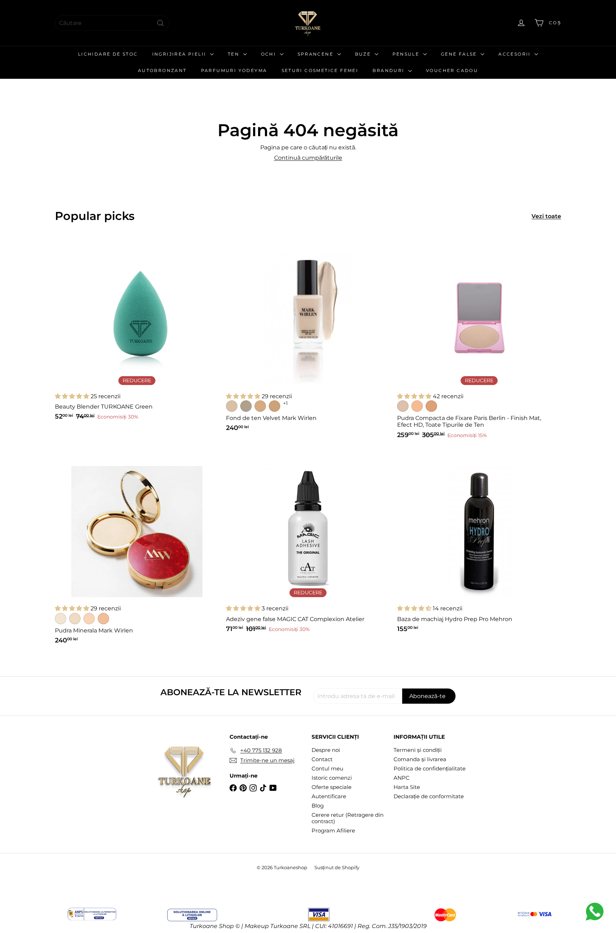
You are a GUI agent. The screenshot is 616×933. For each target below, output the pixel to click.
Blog (318, 805)
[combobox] (112, 23)
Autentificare (329, 796)
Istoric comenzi (332, 777)
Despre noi (326, 750)
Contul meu (327, 768)
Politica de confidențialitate (430, 768)
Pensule (406, 54)
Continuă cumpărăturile (308, 157)
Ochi (269, 54)
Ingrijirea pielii (180, 54)
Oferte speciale (331, 787)
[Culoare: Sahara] (103, 618)
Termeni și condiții (418, 750)
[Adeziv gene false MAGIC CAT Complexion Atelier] (308, 545)
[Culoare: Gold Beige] (274, 406)
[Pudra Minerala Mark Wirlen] (137, 550)
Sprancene (316, 54)
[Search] (160, 23)
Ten (234, 54)
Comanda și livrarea (420, 759)
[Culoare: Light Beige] (75, 618)
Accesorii (515, 54)
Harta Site (407, 787)
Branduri (389, 70)
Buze (364, 54)
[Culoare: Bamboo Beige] (260, 406)
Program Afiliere (333, 830)
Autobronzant (162, 70)
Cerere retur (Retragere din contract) (348, 818)
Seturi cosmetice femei (320, 70)
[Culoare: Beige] (89, 618)
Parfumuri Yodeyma (234, 70)
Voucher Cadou (452, 70)
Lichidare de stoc (108, 54)
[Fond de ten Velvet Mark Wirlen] (308, 338)
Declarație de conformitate (429, 796)
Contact (322, 759)
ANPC (402, 777)
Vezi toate (546, 216)
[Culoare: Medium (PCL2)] (417, 406)
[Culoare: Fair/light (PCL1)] (403, 406)
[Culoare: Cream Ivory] (231, 406)
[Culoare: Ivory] (60, 618)
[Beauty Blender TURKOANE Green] (137, 332)
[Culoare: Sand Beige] (246, 406)
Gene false (460, 54)
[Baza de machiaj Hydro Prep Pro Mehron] (479, 545)
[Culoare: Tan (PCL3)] (431, 406)
